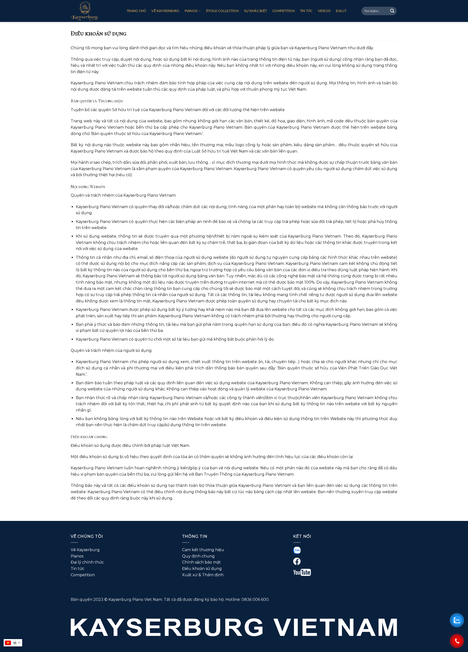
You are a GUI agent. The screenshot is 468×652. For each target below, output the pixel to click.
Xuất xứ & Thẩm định (203, 575)
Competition (283, 11)
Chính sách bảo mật (201, 562)
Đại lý (341, 11)
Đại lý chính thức (87, 562)
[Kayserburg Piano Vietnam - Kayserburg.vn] (95, 11)
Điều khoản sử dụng (202, 568)
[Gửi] (392, 11)
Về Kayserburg (165, 11)
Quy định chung (198, 556)
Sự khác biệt (255, 11)
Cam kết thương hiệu (203, 549)
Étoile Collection (222, 11)
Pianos (191, 11)
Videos (324, 11)
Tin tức (306, 11)
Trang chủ (136, 11)
